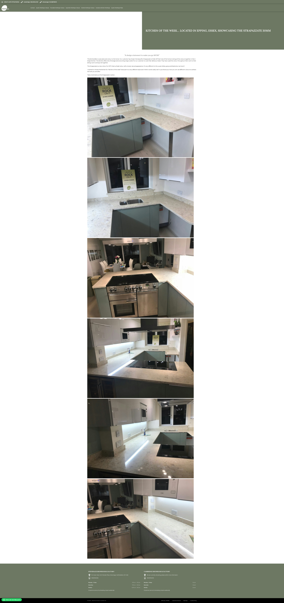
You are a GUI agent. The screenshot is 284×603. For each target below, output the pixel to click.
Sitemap (185, 600)
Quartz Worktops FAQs (117, 8)
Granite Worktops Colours (87, 8)
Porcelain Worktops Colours (57, 8)
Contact (32, 8)
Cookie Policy (193, 600)
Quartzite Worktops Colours (73, 8)
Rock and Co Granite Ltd (100, 600)
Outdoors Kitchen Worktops (103, 8)
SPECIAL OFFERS (165, 600)
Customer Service (176, 600)
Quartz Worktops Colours (42, 8)
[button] (11, 599)
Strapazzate (147, 59)
